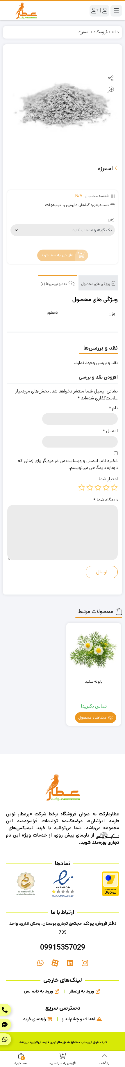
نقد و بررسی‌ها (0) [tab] (54, 284)
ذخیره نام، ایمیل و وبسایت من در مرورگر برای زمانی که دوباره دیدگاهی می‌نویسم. (68, 464)
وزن (111, 219)
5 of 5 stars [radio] (81, 487)
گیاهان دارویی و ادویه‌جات (67, 205)
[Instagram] (85, 963)
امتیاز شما (108, 479)
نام (113, 408)
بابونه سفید (93, 681)
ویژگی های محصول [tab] (96, 284)
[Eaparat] (55, 963)
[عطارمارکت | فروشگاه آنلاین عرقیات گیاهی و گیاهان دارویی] (26, 10)
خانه (115, 32)
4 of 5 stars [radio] (89, 487)
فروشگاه (101, 32)
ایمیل (110, 431)
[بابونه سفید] (93, 650)
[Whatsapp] (40, 963)
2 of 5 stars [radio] (106, 487)
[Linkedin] (70, 963)
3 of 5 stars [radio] (97, 487)
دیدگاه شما (105, 500)
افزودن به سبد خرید (57, 255)
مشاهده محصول (92, 717)
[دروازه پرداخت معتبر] (110, 884)
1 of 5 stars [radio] (114, 487)
